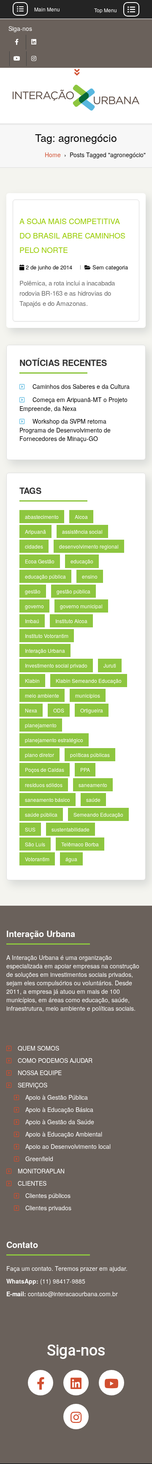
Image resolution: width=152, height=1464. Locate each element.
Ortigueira (91, 710)
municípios (87, 695)
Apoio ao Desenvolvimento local (68, 1146)
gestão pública (73, 591)
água (71, 858)
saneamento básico (47, 799)
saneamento (93, 784)
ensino (90, 576)
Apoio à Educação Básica (59, 1109)
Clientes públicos (48, 1195)
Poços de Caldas (44, 769)
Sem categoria (110, 267)
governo (34, 606)
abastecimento (42, 516)
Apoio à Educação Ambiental (63, 1134)
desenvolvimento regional (89, 546)
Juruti (109, 665)
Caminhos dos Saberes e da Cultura (81, 386)
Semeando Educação (98, 814)
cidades (34, 546)
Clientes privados (48, 1207)
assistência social (82, 531)
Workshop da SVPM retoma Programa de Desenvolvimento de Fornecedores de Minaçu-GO (65, 430)
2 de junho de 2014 (49, 267)
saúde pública (41, 814)
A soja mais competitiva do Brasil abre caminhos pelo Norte (72, 235)
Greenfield (39, 1158)
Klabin (32, 680)
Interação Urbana (45, 650)
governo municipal (81, 606)
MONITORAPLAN (41, 1171)
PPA (85, 769)
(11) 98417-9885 (62, 1281)
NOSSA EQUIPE (40, 1072)
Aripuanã (35, 531)
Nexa (31, 710)
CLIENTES (32, 1183)
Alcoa (81, 516)
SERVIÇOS (32, 1085)
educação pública (45, 576)
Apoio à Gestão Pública (56, 1097)
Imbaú (32, 620)
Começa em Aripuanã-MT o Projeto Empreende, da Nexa (73, 404)
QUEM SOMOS (38, 1048)
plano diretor (39, 754)
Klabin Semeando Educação (89, 680)
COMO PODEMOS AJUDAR (55, 1060)
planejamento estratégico (54, 739)
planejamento (41, 725)
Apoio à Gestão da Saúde (59, 1121)
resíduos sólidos (43, 784)
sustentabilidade (71, 829)
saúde (93, 799)
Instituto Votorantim (46, 635)
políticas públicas (90, 754)
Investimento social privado (56, 665)
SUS (30, 829)
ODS (58, 710)
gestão (33, 591)
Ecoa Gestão (39, 561)
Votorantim (37, 858)
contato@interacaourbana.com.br (73, 1293)
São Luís (35, 844)
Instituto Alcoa (71, 620)
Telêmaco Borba (80, 844)
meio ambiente (42, 695)
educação (82, 561)
